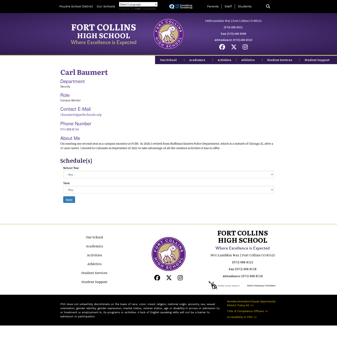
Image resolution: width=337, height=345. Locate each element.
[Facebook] (222, 48)
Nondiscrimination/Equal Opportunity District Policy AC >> (251, 303)
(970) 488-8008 (236, 33)
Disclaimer (271, 285)
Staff (228, 6)
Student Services (279, 60)
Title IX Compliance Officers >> (247, 311)
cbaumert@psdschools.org (81, 114)
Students (245, 6)
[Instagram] (245, 48)
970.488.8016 (69, 129)
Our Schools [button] (106, 6)
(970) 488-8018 (242, 40)
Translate (149, 9)
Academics (197, 60)
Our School (168, 60)
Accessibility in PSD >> (242, 316)
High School (103, 35)
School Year (71, 168)
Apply (69, 200)
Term (66, 183)
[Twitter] (234, 48)
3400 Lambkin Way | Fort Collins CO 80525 (233, 21)
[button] (268, 6)
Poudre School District (76, 6)
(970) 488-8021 (233, 27)
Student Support (317, 60)
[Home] (168, 33)
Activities (224, 60)
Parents (213, 6)
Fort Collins (103, 26)
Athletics (248, 60)
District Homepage (255, 285)
